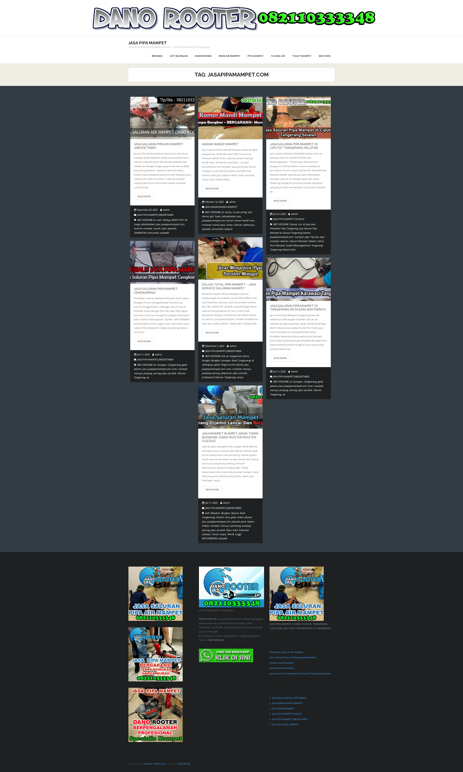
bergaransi (235, 356)
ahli (223, 356)
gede (217, 364)
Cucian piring (240, 212)
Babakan (215, 513)
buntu (228, 212)
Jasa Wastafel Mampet (281, 668)
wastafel (164, 232)
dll (185, 220)
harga (137, 224)
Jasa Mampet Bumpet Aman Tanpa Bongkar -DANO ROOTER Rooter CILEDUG (230, 437)
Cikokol (220, 517)
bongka (206, 360)
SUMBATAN (140, 232)
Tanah (215, 534)
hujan (218, 216)
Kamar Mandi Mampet (220, 144)
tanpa (240, 377)
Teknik (230, 534)
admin (166, 209)
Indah (240, 517)
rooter (229, 224)
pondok (243, 373)
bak (159, 220)
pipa (164, 228)
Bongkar (215, 360)
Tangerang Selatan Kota (282, 249)
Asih (207, 513)
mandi (215, 224)
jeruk (243, 521)
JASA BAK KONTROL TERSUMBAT (289, 697)
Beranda (157, 56)
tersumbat (153, 232)
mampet (147, 228)
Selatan (312, 241)
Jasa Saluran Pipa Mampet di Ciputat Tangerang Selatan (294, 146)
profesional (208, 377)
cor (300, 224)
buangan (226, 360)
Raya (228, 530)
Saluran (238, 224)
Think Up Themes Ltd (154, 763)
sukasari (206, 534)
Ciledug (166, 220)
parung (215, 373)
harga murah (228, 364)
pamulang (235, 525)
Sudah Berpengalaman (298, 245)
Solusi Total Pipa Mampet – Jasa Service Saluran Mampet (229, 286)
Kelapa (205, 525)
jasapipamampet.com (172, 224)
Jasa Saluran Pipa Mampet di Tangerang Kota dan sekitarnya (298, 307)
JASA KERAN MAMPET (283, 708)
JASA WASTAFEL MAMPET (285, 724)
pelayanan (226, 373)
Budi (234, 360)
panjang (206, 373)
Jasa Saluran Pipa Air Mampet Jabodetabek (293, 657)
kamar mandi (241, 220)
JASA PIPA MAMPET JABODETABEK (155, 214)
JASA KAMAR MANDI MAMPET (221, 207)
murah (156, 228)
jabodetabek (148, 224)
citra (227, 517)
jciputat (236, 521)
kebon (250, 521)
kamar (229, 220)
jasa (158, 224)
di (304, 224)
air (154, 220)
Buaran (235, 513)
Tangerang (317, 245)
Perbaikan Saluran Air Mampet (286, 652)
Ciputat (293, 224)
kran (252, 220)
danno (205, 216)
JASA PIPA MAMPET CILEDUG (288, 219)
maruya (247, 369)
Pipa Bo (314, 237)
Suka (235, 530)
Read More (144, 196)
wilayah (228, 229)
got (212, 216)
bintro (245, 356)
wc (147, 377)
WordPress (184, 763)
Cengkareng (244, 360)
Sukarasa (244, 530)
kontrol (138, 228)
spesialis (171, 228)
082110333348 (144, 220)
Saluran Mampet (298, 241)
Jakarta (239, 364)
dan (250, 212)
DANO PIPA (177, 220)
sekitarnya (248, 224)
